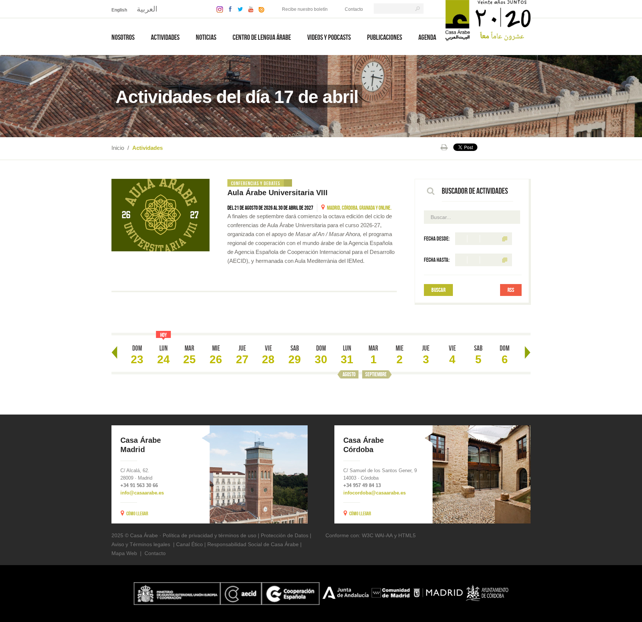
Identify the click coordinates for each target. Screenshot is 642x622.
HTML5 (407, 535)
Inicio (117, 148)
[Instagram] (218, 9)
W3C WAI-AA (377, 535)
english (119, 10)
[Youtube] (248, 9)
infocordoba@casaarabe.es (374, 493)
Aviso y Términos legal (138, 544)
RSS (511, 290)
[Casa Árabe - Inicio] (488, 20)
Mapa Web (124, 553)
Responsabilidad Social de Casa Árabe (253, 544)
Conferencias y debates (255, 183)
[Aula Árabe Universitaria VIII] (160, 215)
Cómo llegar (137, 513)
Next (528, 352)
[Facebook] (228, 9)
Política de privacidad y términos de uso (209, 535)
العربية (147, 9)
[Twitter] (238, 9)
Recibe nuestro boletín (305, 9)
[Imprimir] (444, 147)
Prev (114, 352)
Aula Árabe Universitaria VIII (277, 192)
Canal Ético (189, 544)
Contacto (354, 9)
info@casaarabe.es (142, 493)
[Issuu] (260, 9)
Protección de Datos (284, 535)
